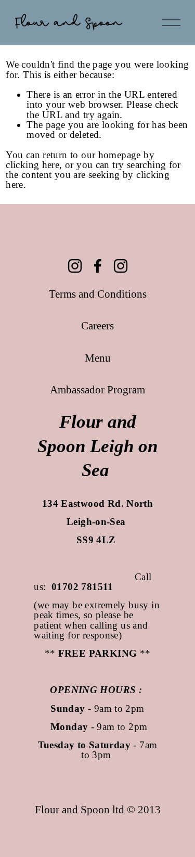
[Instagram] (75, 266)
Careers (97, 325)
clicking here (32, 164)
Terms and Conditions (98, 294)
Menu (98, 358)
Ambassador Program (97, 389)
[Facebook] (97, 266)
